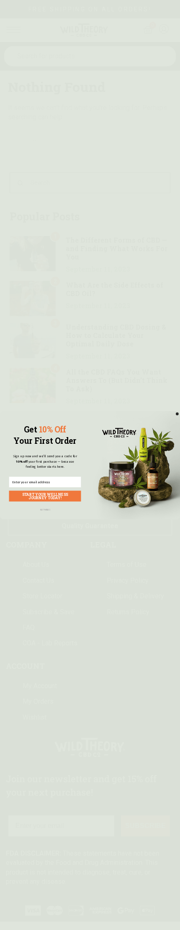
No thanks (45, 509)
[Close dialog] (177, 413)
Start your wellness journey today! (45, 496)
